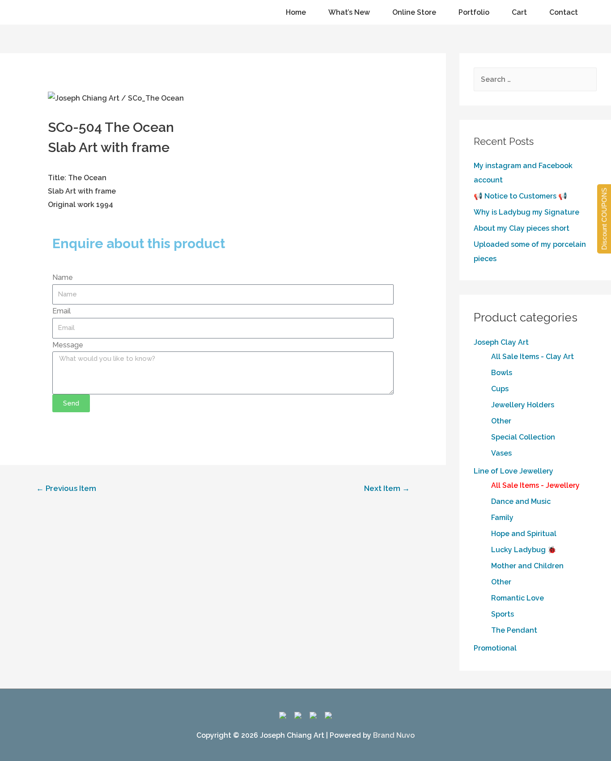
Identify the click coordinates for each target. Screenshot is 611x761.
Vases (501, 453)
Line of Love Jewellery (513, 471)
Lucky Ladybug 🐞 (523, 549)
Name (62, 277)
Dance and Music (521, 501)
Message (67, 345)
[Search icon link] (21, 12)
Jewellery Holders (522, 405)
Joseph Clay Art (501, 342)
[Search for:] (535, 79)
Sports (502, 614)
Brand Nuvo (394, 735)
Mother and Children (527, 566)
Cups (500, 389)
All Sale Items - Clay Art (532, 356)
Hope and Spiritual (523, 533)
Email (61, 311)
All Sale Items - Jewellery (535, 485)
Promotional (495, 648)
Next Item (387, 488)
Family (502, 517)
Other (501, 421)
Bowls (501, 372)
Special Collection (523, 437)
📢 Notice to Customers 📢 (520, 196)
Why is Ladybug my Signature (526, 212)
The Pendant (514, 630)
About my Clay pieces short (521, 228)
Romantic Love (517, 598)
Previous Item (66, 488)
